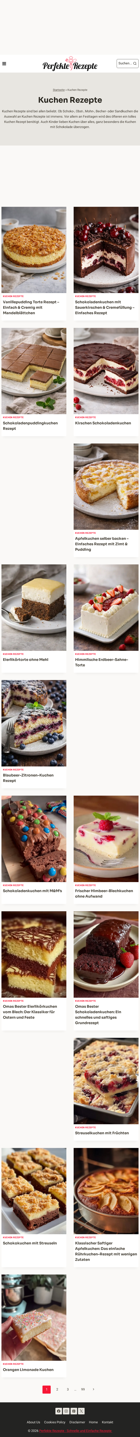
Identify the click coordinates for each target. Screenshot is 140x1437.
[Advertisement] (70, 27)
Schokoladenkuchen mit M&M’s (32, 891)
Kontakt (107, 1422)
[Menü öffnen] (4, 63)
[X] (81, 1411)
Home (93, 1422)
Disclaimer (77, 1422)
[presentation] (33, 250)
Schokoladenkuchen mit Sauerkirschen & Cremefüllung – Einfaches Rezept (105, 307)
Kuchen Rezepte (13, 296)
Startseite (59, 90)
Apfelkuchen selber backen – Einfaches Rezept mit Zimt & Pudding (102, 544)
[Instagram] (66, 1411)
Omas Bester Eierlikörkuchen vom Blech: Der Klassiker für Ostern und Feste (30, 1012)
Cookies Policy (54, 1422)
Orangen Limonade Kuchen (28, 1370)
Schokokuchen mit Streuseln (30, 1243)
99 (83, 1389)
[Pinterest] (74, 1411)
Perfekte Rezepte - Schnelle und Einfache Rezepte (75, 1430)
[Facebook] (58, 1411)
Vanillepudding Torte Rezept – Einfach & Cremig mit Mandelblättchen (31, 307)
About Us (33, 1422)
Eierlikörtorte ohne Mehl (25, 659)
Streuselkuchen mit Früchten (102, 1133)
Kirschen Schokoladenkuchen (103, 423)
